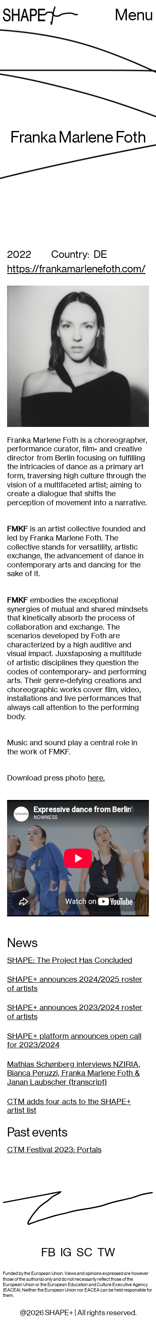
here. (96, 778)
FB (48, 1252)
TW (106, 1252)
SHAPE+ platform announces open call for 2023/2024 (74, 1040)
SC (84, 1252)
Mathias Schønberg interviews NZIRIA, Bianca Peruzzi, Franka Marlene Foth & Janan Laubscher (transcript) (73, 1073)
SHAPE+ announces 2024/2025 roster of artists (74, 983)
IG (66, 1252)
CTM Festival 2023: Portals (54, 1149)
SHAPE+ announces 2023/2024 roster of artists (74, 1012)
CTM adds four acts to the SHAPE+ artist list (69, 1106)
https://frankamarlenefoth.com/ (76, 269)
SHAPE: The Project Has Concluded (69, 960)
